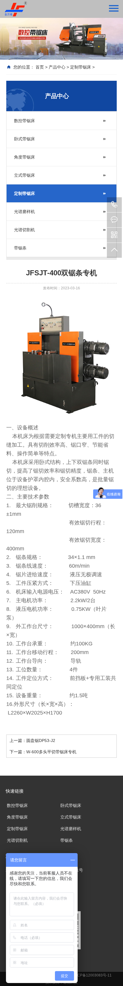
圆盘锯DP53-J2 (40, 740)
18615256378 (114, 204)
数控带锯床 (24, 120)
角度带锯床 (24, 157)
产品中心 (57, 67)
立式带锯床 (24, 175)
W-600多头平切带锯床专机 (51, 751)
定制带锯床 (80, 67)
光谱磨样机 (24, 211)
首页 (40, 67)
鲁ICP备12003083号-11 (92, 975)
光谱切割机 (24, 229)
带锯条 (20, 248)
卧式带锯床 (24, 138)
